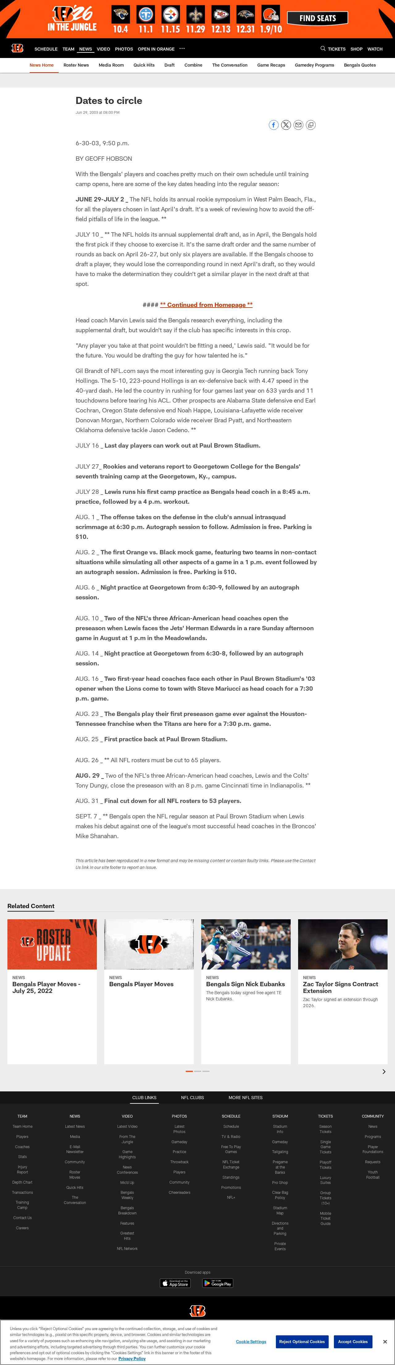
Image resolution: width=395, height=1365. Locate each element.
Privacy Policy (132, 1358)
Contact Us (22, 1217)
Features (127, 1223)
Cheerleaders (179, 1192)
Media (75, 1136)
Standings (230, 1177)
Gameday (179, 1142)
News (372, 1126)
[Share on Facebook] (274, 128)
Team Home (22, 1126)
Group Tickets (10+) (325, 1197)
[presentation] (385, 1072)
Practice (179, 1151)
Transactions (22, 1192)
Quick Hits (74, 1187)
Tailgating (280, 1151)
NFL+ (231, 1197)
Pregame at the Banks (280, 1167)
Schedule (231, 1126)
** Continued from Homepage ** (206, 304)
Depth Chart (22, 1182)
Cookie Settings (251, 1341)
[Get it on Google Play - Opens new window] (217, 1286)
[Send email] (298, 128)
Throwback (179, 1162)
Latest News (75, 1126)
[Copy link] (311, 125)
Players (22, 1136)
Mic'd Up (127, 1182)
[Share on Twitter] (286, 128)
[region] (197, 1342)
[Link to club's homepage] (17, 48)
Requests (372, 1162)
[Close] (385, 1342)
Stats (22, 1156)
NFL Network (127, 1248)
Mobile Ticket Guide (325, 1218)
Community (75, 1162)
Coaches (22, 1146)
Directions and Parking (280, 1228)
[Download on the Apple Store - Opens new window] (175, 1284)
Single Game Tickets (325, 1147)
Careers (22, 1228)
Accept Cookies (353, 1341)
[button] (189, 1071)
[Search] (323, 48)
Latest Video (127, 1126)
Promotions (231, 1187)
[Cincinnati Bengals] (197, 1311)
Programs (373, 1136)
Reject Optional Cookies (302, 1341)
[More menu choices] (182, 48)
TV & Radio (231, 1136)
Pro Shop (280, 1182)
